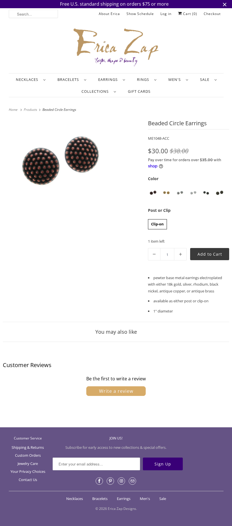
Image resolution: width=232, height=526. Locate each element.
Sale (206, 79)
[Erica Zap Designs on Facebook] (99, 481)
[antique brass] (219, 193)
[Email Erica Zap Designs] (132, 481)
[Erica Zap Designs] (116, 48)
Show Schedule (140, 13)
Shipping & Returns (28, 447)
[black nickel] (206, 193)
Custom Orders (28, 455)
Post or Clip (159, 210)
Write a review (116, 391)
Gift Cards (139, 91)
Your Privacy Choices (27, 471)
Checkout (212, 13)
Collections (96, 91)
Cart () (189, 13)
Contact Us (28, 479)
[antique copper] (153, 193)
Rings (144, 79)
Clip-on (157, 223)
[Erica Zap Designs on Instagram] (121, 481)
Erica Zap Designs (122, 508)
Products (31, 109)
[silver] (193, 193)
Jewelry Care (28, 463)
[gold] (166, 193)
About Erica (109, 13)
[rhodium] (180, 193)
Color (153, 178)
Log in (165, 13)
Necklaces (28, 79)
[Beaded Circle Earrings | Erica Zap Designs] (62, 163)
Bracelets (69, 79)
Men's (175, 79)
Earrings (109, 79)
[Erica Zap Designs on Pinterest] (110, 481)
